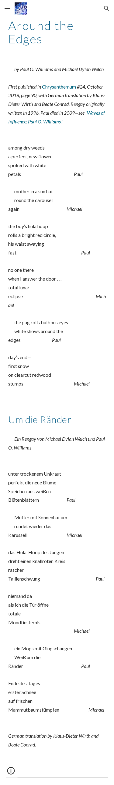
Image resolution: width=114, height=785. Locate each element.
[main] (57, 32)
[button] (7, 8)
